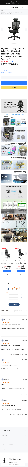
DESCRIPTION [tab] (4, 96)
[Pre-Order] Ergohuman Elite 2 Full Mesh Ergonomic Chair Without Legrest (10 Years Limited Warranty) (20, 263)
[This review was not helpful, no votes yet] (25, 335)
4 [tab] (11, 43)
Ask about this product (7, 72)
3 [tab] (10, 43)
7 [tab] (14, 43)
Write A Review (14, 304)
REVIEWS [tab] (10, 96)
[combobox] (21, 314)
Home (2, 10)
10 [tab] (17, 43)
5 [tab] (12, 43)
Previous (2, 29)
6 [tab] (13, 43)
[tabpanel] (14, 29)
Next (26, 29)
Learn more (19, 64)
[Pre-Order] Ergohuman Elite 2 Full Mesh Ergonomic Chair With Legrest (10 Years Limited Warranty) (7, 263)
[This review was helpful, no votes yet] (22, 335)
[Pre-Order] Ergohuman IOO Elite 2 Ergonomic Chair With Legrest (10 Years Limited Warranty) (14, 461)
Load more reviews (14, 419)
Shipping (5, 70)
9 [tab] (16, 43)
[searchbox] (7, 311)
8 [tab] (15, 43)
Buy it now (14, 87)
